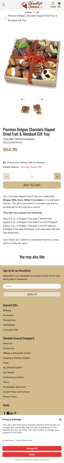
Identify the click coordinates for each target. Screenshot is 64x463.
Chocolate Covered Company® (19, 139)
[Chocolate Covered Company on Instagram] (8, 414)
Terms (6, 382)
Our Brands (8, 372)
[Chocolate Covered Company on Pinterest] (15, 414)
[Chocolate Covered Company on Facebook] (4, 414)
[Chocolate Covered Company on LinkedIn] (11, 414)
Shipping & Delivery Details (16, 358)
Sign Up (32, 294)
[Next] (41, 99)
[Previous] (23, 99)
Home (28, 12)
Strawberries (9, 320)
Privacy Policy (10, 396)
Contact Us (8, 348)
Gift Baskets (9, 325)
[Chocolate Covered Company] (32, 5)
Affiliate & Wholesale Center (16, 353)
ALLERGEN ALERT (12, 367)
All (37, 12)
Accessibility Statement (14, 387)
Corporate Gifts (10, 329)
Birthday (7, 310)
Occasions (8, 315)
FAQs (6, 363)
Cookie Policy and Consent (16, 392)
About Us (7, 343)
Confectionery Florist (13, 377)
